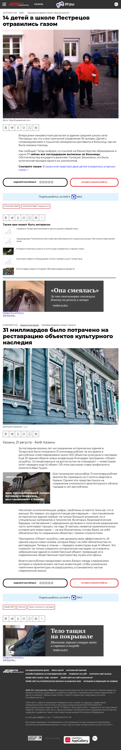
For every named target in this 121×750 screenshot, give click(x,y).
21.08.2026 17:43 (10, 325)
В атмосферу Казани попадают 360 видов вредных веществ (45, 269)
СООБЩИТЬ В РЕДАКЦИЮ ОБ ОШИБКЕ (100, 681)
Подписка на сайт (78, 674)
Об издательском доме (37, 670)
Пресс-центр (58, 670)
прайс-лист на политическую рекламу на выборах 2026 (53, 681)
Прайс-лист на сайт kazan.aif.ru (77, 678)
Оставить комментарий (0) (94, 182)
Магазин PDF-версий (76, 670)
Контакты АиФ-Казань (100, 674)
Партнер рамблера (52, 738)
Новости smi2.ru (13, 313)
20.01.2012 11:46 (10, 13)
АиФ (25, 427)
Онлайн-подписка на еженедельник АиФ (46, 674)
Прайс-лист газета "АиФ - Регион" (42, 678)
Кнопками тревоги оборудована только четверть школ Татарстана (49, 259)
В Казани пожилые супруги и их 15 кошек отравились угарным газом (50, 249)
